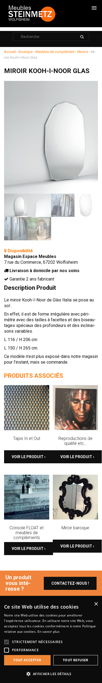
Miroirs (82, 52)
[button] (51, 674)
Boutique (25, 52)
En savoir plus (49, 631)
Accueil (10, 52)
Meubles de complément (55, 52)
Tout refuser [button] (75, 660)
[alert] (51, 640)
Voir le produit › (28, 457)
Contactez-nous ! (70, 583)
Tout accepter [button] (27, 660)
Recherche (82, 37)
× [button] (96, 604)
